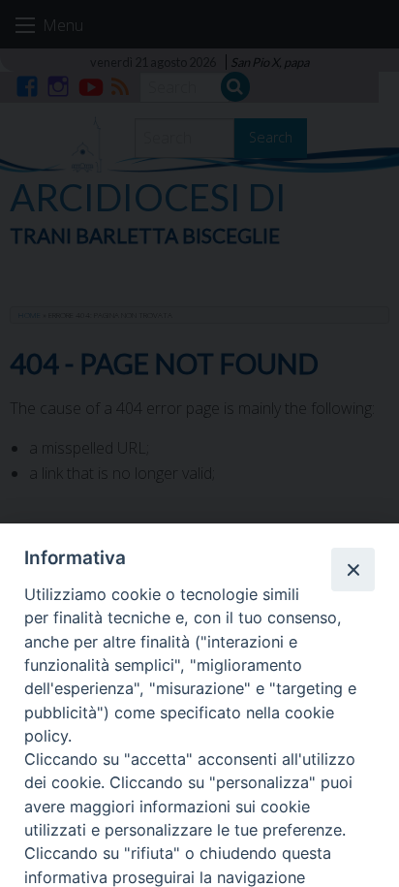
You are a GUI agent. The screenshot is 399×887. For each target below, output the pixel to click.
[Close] (352, 569)
